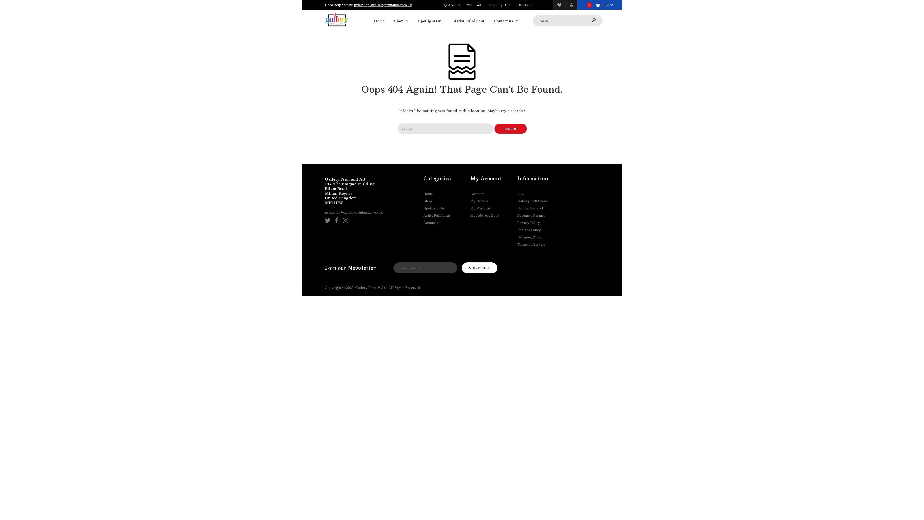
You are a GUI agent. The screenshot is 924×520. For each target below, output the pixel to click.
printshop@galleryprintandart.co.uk (383, 4)
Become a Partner (531, 215)
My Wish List (481, 208)
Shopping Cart (499, 4)
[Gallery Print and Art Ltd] (337, 27)
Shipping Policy (529, 237)
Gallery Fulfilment (532, 201)
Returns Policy (529, 230)
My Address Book (484, 215)
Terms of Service (531, 244)
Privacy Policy (528, 222)
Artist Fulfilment (437, 215)
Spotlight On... (435, 208)
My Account (451, 4)
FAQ (520, 193)
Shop (428, 201)
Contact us (432, 222)
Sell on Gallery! (530, 208)
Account (477, 193)
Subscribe (479, 268)
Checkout (524, 4)
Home (428, 193)
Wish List (474, 4)
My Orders (479, 201)
